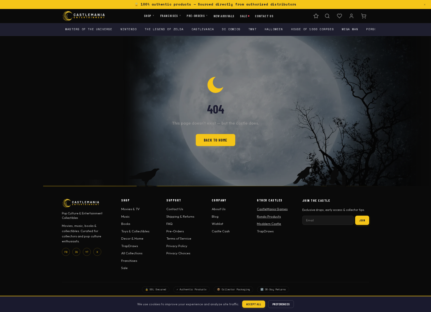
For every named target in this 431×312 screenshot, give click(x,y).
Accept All (253, 304)
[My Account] (351, 16)
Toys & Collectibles (135, 231)
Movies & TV (130, 209)
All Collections (131, 253)
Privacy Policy (176, 246)
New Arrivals (224, 15)
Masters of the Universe (88, 29)
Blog (215, 216)
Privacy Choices (178, 253)
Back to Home (215, 140)
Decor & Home (132, 238)
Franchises (170, 15)
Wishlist (217, 224)
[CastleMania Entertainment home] (84, 16)
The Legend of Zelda (164, 29)
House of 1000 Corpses (312, 29)
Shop (149, 15)
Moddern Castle (269, 224)
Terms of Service (178, 238)
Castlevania (203, 29)
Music (125, 216)
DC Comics (231, 29)
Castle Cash (221, 231)
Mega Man (350, 29)
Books (125, 224)
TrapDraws (129, 246)
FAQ (169, 224)
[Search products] (327, 15)
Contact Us (264, 15)
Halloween (274, 29)
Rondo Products (269, 216)
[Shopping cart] (363, 15)
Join (362, 220)
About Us (218, 209)
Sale (243, 15)
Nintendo (128, 29)
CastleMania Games (272, 209)
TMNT (252, 29)
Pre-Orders (197, 15)
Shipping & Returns (180, 216)
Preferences (281, 304)
